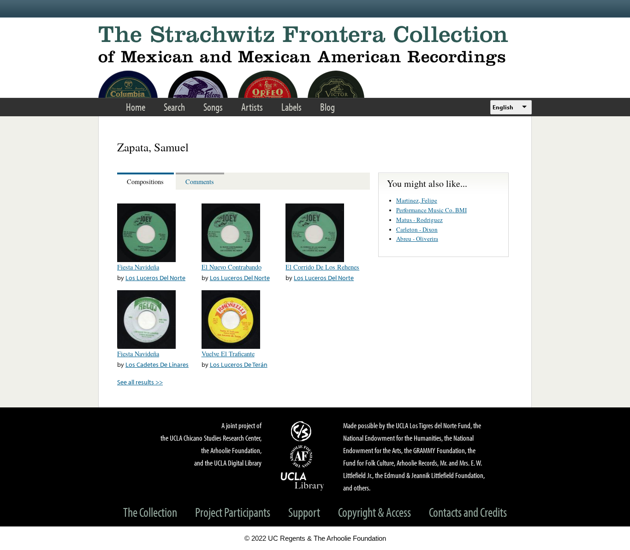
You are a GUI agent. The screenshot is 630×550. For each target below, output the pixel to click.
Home (135, 107)
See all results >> (140, 381)
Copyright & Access (374, 512)
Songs (213, 107)
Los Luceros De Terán (238, 364)
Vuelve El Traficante (228, 353)
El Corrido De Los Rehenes (322, 267)
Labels (291, 107)
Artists (252, 107)
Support (304, 512)
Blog (327, 107)
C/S (302, 431)
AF (302, 456)
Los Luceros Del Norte (155, 277)
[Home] (315, 46)
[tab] (146, 181)
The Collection (150, 512)
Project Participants (232, 512)
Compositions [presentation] (145, 181)
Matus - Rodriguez (419, 219)
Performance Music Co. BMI (431, 210)
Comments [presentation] (199, 181)
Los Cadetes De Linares (157, 364)
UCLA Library (302, 481)
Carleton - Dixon (417, 229)
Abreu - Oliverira (417, 238)
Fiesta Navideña (138, 267)
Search (174, 107)
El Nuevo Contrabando (232, 267)
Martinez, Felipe (416, 200)
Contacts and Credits (468, 512)
